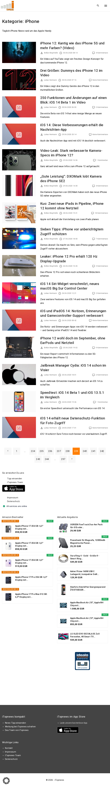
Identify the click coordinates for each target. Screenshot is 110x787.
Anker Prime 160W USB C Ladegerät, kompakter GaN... (84, 572)
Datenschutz (13, 501)
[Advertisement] (78, 489)
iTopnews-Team (15, 482)
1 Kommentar (102, 160)
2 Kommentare (102, 107)
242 (102, 451)
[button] (6, 780)
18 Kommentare (101, 213)
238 (68, 451)
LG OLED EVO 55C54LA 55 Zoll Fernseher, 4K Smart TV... (85, 635)
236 (50, 451)
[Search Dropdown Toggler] (98, 6)
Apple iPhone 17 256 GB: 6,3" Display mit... (29, 527)
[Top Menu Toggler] (106, 6)
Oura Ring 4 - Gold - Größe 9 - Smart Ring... (84, 557)
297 (63, 459)
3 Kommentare (102, 266)
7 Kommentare (102, 239)
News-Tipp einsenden (15, 723)
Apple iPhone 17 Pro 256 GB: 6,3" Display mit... (31, 578)
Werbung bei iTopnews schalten (20, 726)
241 (93, 451)
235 (42, 451)
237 (59, 451)
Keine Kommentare (100, 80)
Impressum (12, 497)
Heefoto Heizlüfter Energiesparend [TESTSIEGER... (88, 588)
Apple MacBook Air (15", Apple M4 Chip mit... (86, 604)
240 (85, 451)
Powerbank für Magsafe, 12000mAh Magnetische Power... (87, 541)
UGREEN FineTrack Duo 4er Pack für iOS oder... (86, 526)
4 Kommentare (102, 53)
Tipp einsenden (14, 478)
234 (33, 451)
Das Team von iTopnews (17, 730)
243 (38, 459)
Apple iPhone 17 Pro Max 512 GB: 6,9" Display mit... (31, 595)
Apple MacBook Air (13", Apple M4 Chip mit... (86, 619)
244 (47, 459)
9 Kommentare (102, 348)
